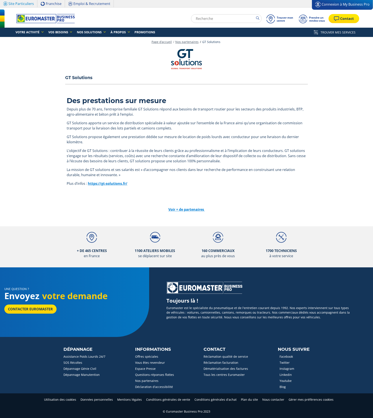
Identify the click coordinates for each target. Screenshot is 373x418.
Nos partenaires (187, 42)
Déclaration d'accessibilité (154, 387)
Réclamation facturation (221, 363)
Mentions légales (129, 399)
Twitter (285, 363)
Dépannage (77, 349)
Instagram (287, 369)
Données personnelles (97, 399)
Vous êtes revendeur (150, 363)
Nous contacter (273, 399)
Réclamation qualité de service (226, 356)
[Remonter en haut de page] (362, 409)
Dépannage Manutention (81, 375)
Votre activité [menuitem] (28, 32)
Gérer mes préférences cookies (311, 399)
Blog (283, 387)
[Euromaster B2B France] (44, 19)
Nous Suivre (294, 349)
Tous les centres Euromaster (224, 375)
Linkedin (286, 375)
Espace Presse (145, 369)
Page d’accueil (162, 42)
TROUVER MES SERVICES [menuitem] (338, 32)
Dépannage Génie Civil (79, 369)
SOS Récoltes (72, 363)
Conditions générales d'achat (215, 399)
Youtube (286, 381)
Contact (214, 349)
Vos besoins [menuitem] (58, 32)
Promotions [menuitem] (144, 32)
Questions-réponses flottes (154, 375)
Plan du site (249, 399)
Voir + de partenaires (186, 209)
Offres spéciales (146, 356)
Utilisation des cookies (60, 399)
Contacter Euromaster (30, 309)
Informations (153, 349)
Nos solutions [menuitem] (90, 32)
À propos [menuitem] (119, 32)
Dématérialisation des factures (226, 369)
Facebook (286, 356)
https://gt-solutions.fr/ (107, 183)
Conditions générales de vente (168, 399)
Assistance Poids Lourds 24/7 (84, 356)
